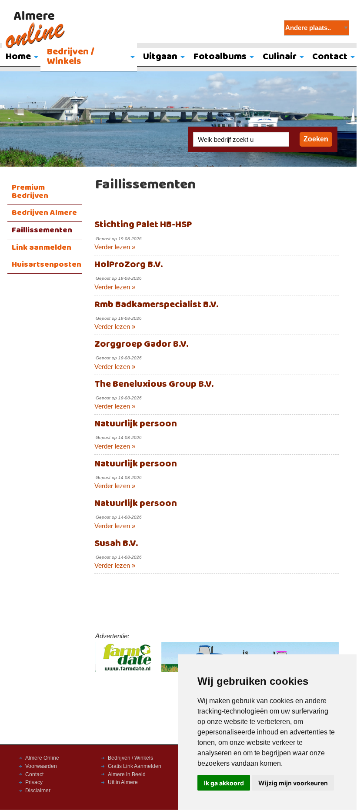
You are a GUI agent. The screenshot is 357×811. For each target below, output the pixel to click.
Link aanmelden (41, 247)
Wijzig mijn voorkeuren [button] (293, 783)
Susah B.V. (116, 543)
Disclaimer (37, 791)
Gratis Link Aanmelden (134, 766)
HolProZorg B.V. (128, 264)
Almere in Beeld (127, 774)
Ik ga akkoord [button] (224, 783)
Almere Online (42, 758)
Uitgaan (160, 56)
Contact (34, 774)
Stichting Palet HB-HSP (143, 224)
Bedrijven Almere (44, 212)
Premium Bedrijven (30, 191)
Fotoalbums (220, 56)
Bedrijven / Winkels (70, 56)
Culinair (280, 56)
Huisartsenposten (46, 264)
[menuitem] (88, 57)
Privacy (34, 782)
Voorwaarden (41, 766)
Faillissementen (42, 230)
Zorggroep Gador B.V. (141, 344)
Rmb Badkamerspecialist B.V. (156, 304)
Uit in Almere (123, 782)
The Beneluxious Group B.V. (154, 384)
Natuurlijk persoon (135, 424)
